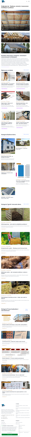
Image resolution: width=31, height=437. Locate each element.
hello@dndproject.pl (5, 418)
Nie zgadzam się (9, 432)
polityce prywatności (12, 430)
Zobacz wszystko (26, 134)
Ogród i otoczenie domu (19, 127)
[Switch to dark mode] (27, 1)
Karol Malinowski (18, 121)
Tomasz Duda (3, 82)
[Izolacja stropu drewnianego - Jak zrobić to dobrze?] (15, 20)
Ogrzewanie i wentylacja (19, 428)
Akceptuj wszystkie (9, 434)
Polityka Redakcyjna (26, 432)
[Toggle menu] (29, 1)
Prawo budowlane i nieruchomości (21, 88)
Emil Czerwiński (18, 82)
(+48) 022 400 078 (4, 417)
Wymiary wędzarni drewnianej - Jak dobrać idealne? (23, 417)
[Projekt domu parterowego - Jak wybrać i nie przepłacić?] (15, 48)
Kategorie (17, 420)
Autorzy (2, 420)
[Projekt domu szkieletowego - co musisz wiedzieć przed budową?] (15, 37)
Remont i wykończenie (4, 88)
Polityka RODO (21, 432)
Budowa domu (4, 11)
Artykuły (17, 403)
